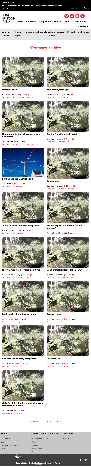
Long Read (18, 186)
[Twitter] (85, 460)
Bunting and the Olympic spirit (17, 179)
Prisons (77, 32)
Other (16, 144)
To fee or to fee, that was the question (21, 225)
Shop (67, 21)
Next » (58, 421)
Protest (85, 32)
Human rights (18, 34)
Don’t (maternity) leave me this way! (65, 270)
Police (70, 32)
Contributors (79, 21)
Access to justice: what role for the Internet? (64, 227)
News (20, 21)
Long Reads (45, 21)
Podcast (58, 21)
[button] (82, 16)
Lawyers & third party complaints (19, 358)
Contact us (5, 439)
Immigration (32, 32)
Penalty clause (9, 89)
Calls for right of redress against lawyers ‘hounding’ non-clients (22, 404)
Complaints (7, 413)
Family (74, 277)
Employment (27, 97)
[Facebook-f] (80, 460)
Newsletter (83, 26)
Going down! (53, 181)
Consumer (6, 97)
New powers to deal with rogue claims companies (21, 135)
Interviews (31, 21)
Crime (33, 442)
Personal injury (29, 144)
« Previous (34, 421)
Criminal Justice (6, 34)
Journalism (43, 32)
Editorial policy (7, 442)
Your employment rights (59, 89)
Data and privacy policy (10, 445)
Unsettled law (53, 358)
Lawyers (17, 366)
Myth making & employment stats (19, 314)
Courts (16, 97)
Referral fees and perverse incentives (21, 270)
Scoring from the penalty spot (62, 134)
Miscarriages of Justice (56, 34)
